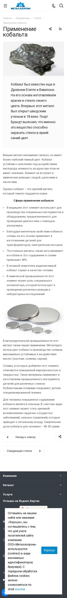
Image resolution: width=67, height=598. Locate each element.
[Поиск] (61, 6)
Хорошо (49, 550)
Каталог (8, 485)
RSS (60, 29)
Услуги (7, 494)
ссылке (20, 589)
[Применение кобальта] (33, 43)
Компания (10, 476)
